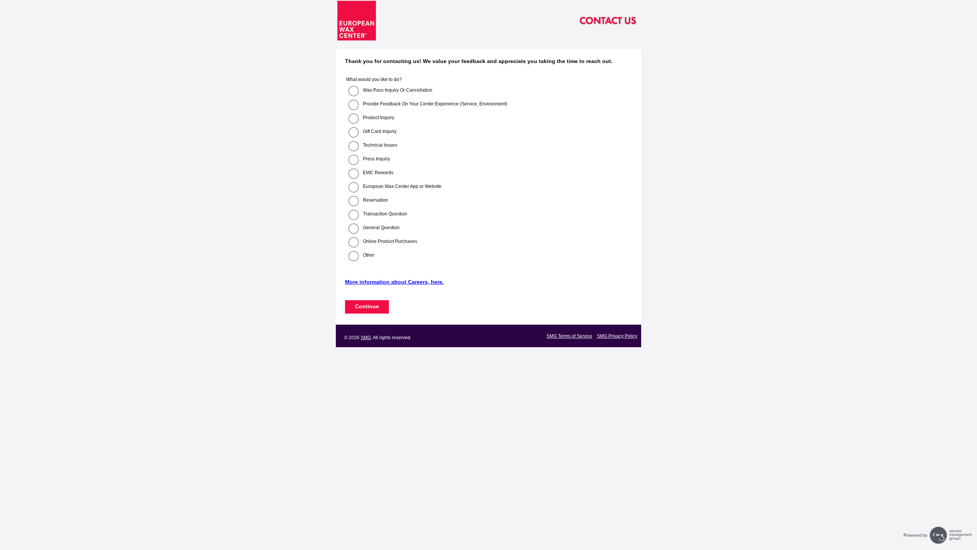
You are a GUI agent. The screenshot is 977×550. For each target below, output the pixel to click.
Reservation (375, 200)
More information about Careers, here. (394, 282)
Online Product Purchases (390, 241)
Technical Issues (380, 145)
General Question (381, 227)
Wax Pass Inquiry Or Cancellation (397, 90)
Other (368, 255)
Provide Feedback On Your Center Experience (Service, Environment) (435, 104)
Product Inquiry (378, 117)
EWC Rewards (378, 172)
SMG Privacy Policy (617, 336)
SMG (366, 337)
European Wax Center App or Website (402, 186)
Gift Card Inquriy (380, 131)
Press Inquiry (376, 159)
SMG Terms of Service (569, 336)
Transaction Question (385, 214)
